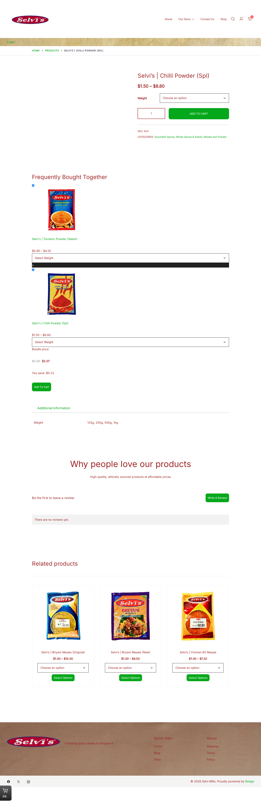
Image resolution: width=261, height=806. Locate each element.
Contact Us (207, 19)
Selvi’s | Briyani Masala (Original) (63, 652)
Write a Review (217, 498)
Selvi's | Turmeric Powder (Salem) (54, 239)
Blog (157, 753)
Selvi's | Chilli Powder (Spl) (50, 323)
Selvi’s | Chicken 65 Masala (198, 652)
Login (11, 42)
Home (168, 19)
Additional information (53, 408)
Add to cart (199, 113)
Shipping (212, 746)
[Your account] (241, 19)
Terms (211, 753)
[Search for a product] (233, 19)
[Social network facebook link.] (8, 781)
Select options (63, 677)
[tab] (54, 408)
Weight (142, 98)
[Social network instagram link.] (28, 781)
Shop (224, 19)
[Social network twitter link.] (18, 781)
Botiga (249, 781)
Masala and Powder (215, 136)
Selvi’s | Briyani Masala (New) (130, 652)
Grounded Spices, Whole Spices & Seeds (178, 136)
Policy (211, 759)
